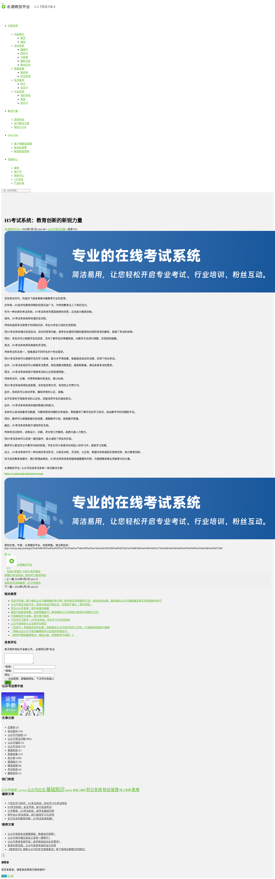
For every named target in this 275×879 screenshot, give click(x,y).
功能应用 (13, 25)
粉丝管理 (111, 790)
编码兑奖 (25, 61)
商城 (22, 99)
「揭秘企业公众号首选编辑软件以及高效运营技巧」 (40, 631)
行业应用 (19, 91)
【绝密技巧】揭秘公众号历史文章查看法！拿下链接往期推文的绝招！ (47, 849)
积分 (22, 84)
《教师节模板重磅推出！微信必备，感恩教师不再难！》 (42, 635)
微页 (22, 38)
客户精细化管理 (23, 143)
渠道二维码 (79, 790)
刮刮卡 (24, 53)
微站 (22, 42)
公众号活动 (14, 746)
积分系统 (94, 790)
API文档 (18, 179)
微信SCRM (20, 127)
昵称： (8, 666)
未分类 (11, 758)
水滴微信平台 (12, 229)
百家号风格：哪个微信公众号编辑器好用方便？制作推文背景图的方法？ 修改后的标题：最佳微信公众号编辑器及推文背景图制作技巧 (86, 600)
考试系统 (25, 76)
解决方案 (13, 111)
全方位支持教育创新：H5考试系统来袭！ (31, 818)
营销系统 (19, 119)
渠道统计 (13, 761)
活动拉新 (19, 45)
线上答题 (125, 790)
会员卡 (24, 87)
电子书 (18, 171)
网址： (8, 674)
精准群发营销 (21, 151)
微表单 (24, 72)
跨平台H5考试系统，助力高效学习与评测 (31, 814)
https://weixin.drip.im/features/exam (23, 473)
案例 (16, 168)
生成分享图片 (14, 571)
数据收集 (19, 68)
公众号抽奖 (14, 742)
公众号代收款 (15, 735)
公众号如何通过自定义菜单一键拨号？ (29, 838)
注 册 (10, 876)
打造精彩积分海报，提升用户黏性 (30, 616)
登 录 (4, 876)
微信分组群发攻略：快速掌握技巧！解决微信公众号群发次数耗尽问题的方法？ (55, 612)
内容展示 (19, 34)
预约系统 (25, 95)
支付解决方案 (21, 123)
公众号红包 (36, 790)
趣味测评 (13, 773)
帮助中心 (19, 175)
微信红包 (25, 64)
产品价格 (19, 183)
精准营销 (13, 765)
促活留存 (19, 80)
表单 (135, 789)
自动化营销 (20, 147)
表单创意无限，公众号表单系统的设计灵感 (32, 845)
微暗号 (24, 49)
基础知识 (55, 789)
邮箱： (8, 670)
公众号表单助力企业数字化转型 (28, 623)
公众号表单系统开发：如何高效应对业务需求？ (34, 841)
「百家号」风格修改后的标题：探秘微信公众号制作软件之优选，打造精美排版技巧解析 (60, 627)
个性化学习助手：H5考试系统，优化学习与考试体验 (40, 620)
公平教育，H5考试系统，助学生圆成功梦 (31, 811)
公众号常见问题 (56, 229)
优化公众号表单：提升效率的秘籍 (30, 608)
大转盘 (24, 57)
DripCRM (13, 135)
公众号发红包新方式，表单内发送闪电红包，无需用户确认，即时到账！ (51, 604)
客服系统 (13, 750)
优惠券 (11, 727)
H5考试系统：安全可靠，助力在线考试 (30, 807)
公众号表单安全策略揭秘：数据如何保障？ (32, 834)
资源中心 (13, 159)
